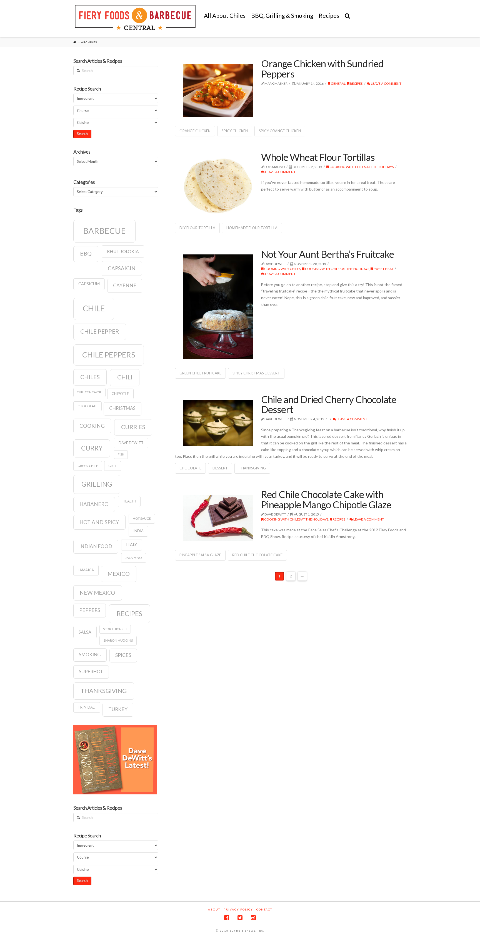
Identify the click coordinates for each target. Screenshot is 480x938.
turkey (118, 709)
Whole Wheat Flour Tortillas (318, 157)
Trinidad (87, 707)
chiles (90, 377)
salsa (85, 631)
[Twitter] (240, 918)
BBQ (86, 253)
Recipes (355, 83)
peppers (89, 610)
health (129, 501)
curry (91, 448)
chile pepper (99, 331)
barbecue (104, 231)
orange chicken (195, 131)
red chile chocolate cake (257, 555)
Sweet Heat (383, 269)
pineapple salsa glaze (200, 555)
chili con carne (89, 392)
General (338, 83)
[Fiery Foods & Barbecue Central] (135, 17)
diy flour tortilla (197, 228)
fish (121, 454)
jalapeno (133, 558)
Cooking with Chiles (282, 269)
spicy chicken (235, 131)
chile (94, 308)
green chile (88, 466)
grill (112, 466)
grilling (96, 484)
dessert (220, 468)
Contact (264, 909)
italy (131, 544)
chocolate (190, 468)
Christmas (122, 408)
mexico (119, 573)
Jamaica (86, 570)
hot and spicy (99, 522)
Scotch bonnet (115, 629)
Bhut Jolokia (123, 251)
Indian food (95, 546)
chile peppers (108, 354)
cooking (92, 426)
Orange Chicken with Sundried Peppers (322, 68)
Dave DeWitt (131, 443)
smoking (90, 654)
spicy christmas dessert (256, 373)
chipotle (120, 393)
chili (124, 377)
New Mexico (97, 592)
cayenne (124, 285)
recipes (129, 613)
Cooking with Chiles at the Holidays (361, 167)
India (138, 531)
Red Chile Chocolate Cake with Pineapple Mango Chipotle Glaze (326, 499)
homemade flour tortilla (252, 228)
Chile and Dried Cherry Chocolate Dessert (328, 404)
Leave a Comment (385, 83)
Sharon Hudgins (118, 640)
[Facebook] (226, 918)
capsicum (89, 283)
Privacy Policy (238, 909)
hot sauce (142, 518)
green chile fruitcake (200, 373)
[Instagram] (253, 918)
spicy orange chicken (280, 131)
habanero (94, 504)
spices (123, 655)
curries (133, 427)
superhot (91, 671)
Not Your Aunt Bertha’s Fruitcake (327, 254)
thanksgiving (252, 468)
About (214, 909)
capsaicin (122, 268)
